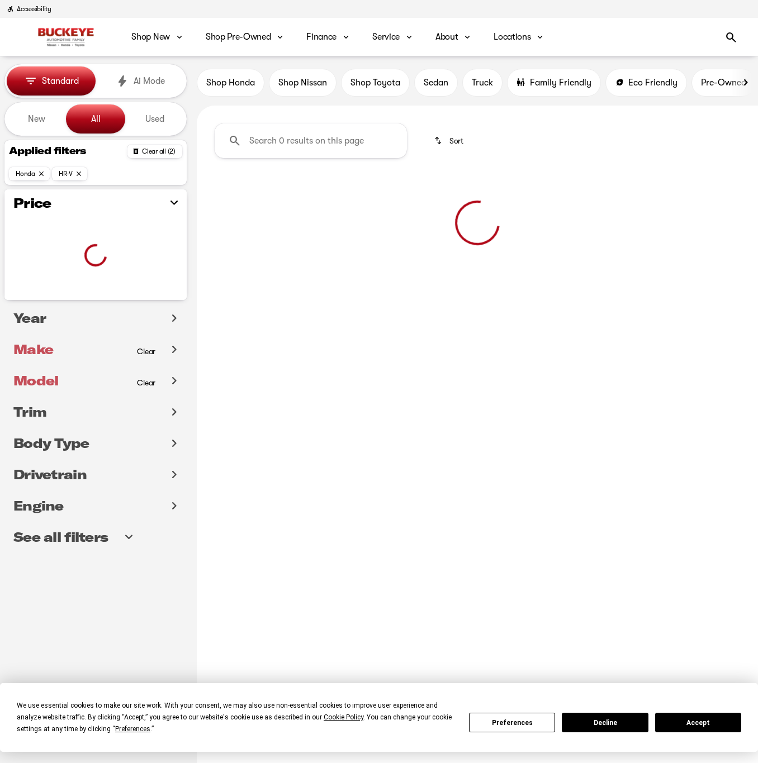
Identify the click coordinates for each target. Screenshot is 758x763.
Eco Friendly (653, 83)
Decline (605, 723)
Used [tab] (154, 119)
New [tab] (36, 119)
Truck (482, 83)
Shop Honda (230, 83)
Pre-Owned (723, 83)
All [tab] (96, 119)
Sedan (436, 83)
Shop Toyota (375, 83)
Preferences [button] (132, 729)
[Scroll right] (745, 82)
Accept (698, 723)
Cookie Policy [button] (343, 717)
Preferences (512, 723)
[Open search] (731, 37)
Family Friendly (560, 83)
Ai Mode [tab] (149, 81)
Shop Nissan (302, 83)
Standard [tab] (60, 81)
